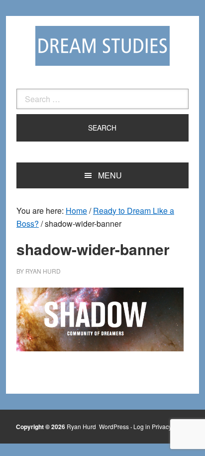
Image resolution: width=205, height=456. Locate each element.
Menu (110, 175)
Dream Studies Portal (102, 46)
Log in (141, 426)
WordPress (114, 426)
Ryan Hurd (82, 426)
